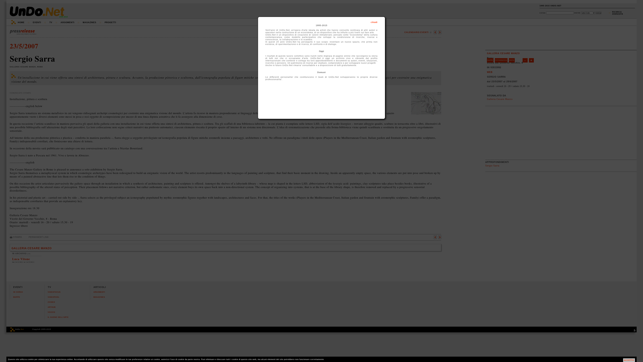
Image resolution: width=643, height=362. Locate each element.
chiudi (374, 22)
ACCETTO (629, 360)
